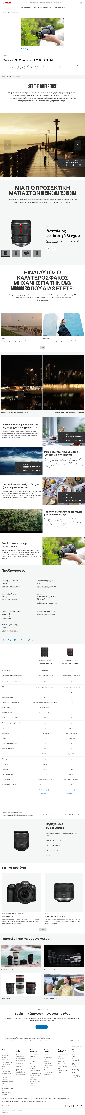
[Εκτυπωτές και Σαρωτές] (51, 7)
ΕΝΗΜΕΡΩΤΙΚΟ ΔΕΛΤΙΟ (42, 1009)
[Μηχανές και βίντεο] (31, 7)
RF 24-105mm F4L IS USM (70, 664)
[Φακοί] (36, 7)
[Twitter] (77, 1106)
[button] (77, 145)
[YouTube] (81, 1106)
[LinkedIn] (73, 1106)
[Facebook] (65, 1106)
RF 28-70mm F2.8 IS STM (44, 664)
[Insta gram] (69, 1106)
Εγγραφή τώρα (41, 1026)
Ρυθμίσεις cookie (41, 1101)
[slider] (21, 529)
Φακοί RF (4, 56)
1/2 (47, 226)
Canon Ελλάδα (6, 1106)
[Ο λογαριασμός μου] (81, 3)
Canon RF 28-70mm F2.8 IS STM (10, 76)
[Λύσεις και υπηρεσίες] (65, 7)
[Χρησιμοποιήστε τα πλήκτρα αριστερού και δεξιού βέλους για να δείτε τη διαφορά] (42, 382)
